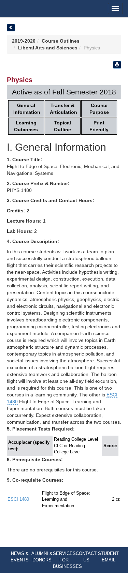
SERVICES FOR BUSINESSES (67, 560)
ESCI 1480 (18, 499)
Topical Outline (62, 126)
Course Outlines (61, 41)
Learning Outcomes (26, 126)
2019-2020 (23, 41)
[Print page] (117, 65)
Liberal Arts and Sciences (47, 47)
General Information (26, 109)
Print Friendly (99, 126)
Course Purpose (99, 109)
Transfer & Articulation (63, 109)
